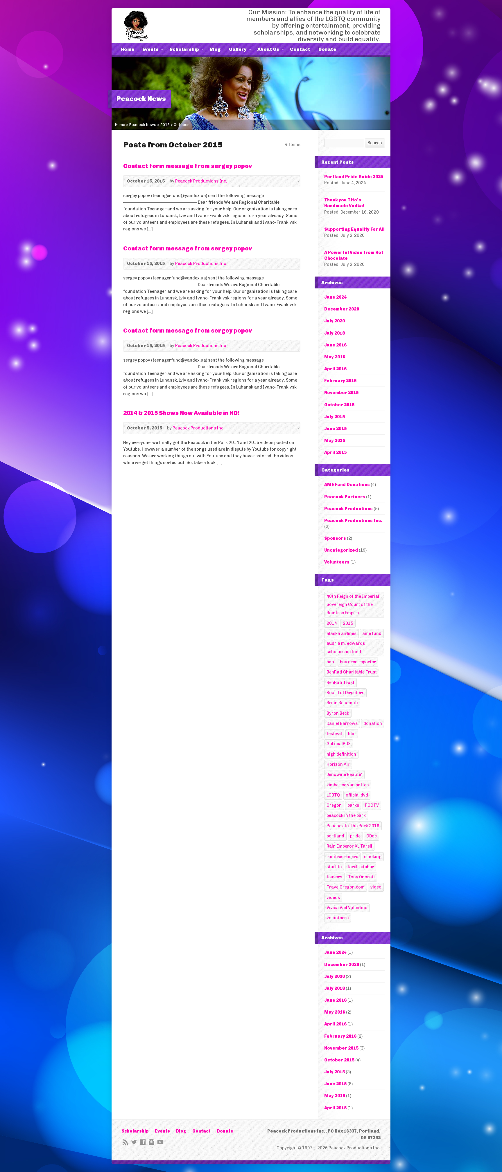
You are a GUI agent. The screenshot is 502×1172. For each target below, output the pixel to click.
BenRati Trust (340, 682)
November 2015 (341, 392)
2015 (165, 124)
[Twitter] (134, 1142)
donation (372, 723)
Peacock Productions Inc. (201, 181)
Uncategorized (341, 550)
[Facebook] (143, 1142)
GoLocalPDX (339, 743)
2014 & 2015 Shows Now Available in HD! (181, 412)
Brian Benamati (342, 702)
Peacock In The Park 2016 (353, 825)
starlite (334, 866)
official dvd (357, 795)
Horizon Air (338, 764)
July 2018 (334, 333)
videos (333, 897)
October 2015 (339, 404)
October (181, 124)
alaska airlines (341, 633)
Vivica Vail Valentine (347, 907)
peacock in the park (346, 815)
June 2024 (335, 297)
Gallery (238, 49)
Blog (215, 49)
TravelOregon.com (346, 887)
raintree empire (342, 856)
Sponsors (335, 538)
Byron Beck (338, 713)
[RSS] (125, 1142)
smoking (372, 856)
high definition (341, 754)
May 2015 (334, 440)
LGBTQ (333, 795)
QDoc (371, 836)
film (352, 733)
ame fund (371, 633)
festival (334, 733)
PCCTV (372, 805)
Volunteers (336, 562)
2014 (332, 623)
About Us (268, 49)
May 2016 (334, 357)
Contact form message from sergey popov (187, 165)
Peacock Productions (348, 508)
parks (353, 805)
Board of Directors (345, 692)
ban (330, 661)
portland (335, 836)
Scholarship (184, 49)
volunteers (338, 917)
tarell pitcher (360, 866)
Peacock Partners (344, 496)
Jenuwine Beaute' (344, 774)
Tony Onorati (361, 877)
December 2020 (341, 309)
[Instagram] (151, 1142)
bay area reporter (358, 661)
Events (150, 49)
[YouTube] (160, 1142)
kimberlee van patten (348, 785)
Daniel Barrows (342, 723)
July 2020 (334, 321)
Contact (300, 49)
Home (127, 49)
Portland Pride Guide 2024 (353, 176)
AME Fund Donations (347, 484)
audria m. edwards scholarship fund (346, 647)
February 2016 (340, 380)
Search (374, 142)
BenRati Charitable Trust (352, 672)
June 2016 (335, 345)
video (375, 887)
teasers (334, 877)
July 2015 (334, 416)
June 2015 (335, 428)
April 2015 (335, 452)
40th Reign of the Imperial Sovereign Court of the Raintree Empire (353, 605)
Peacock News (142, 124)
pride (355, 836)
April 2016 (335, 368)
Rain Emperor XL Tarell (349, 846)
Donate (327, 49)
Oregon (334, 805)
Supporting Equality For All (354, 229)
